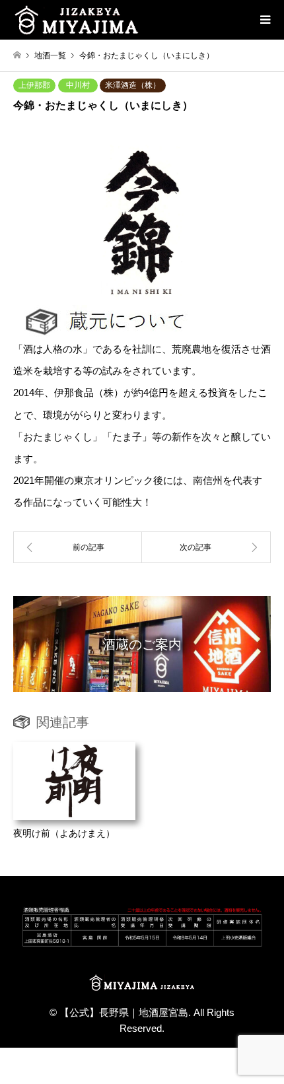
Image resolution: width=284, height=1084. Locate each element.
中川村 (78, 85)
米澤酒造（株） (132, 85)
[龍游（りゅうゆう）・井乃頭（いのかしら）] (77, 547)
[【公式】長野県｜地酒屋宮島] (76, 19)
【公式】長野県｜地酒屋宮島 (123, 1012)
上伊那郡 (34, 85)
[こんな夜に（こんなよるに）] (206, 547)
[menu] (264, 20)
